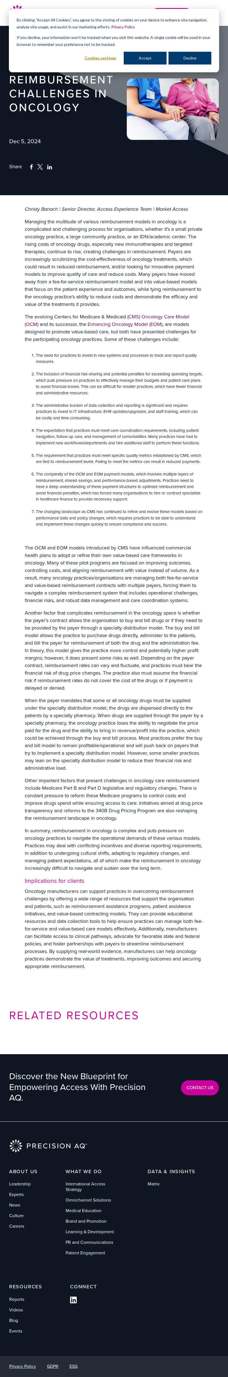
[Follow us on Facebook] (73, 1302)
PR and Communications (89, 1242)
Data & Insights (171, 1171)
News (14, 1205)
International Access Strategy (85, 1187)
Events (15, 1331)
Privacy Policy (123, 26)
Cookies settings (100, 58)
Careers (16, 1226)
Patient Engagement (85, 1253)
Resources (25, 1286)
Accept (145, 58)
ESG (74, 1366)
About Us (23, 1171)
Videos (16, 1310)
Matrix (154, 1184)
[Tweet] (40, 168)
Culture (16, 1215)
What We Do (84, 1171)
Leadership (20, 1184)
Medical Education (83, 1210)
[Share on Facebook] (31, 167)
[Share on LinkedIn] (49, 167)
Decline (190, 58)
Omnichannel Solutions (88, 1200)
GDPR (52, 1366)
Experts (16, 1194)
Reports (16, 1299)
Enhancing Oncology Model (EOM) (125, 324)
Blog (13, 1320)
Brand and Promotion (86, 1221)
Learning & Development (90, 1232)
